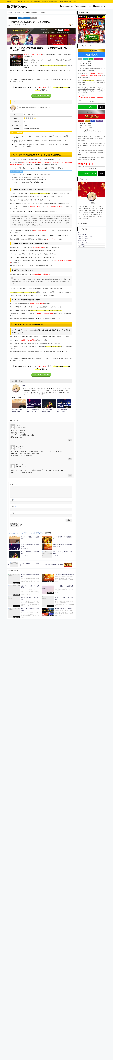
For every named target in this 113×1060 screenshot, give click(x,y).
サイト (12, 513)
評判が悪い (33, 17)
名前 (12, 500)
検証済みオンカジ (82, 240)
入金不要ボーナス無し (23, 17)
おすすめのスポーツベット (84, 6)
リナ (73, 24)
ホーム (79, 232)
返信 (70, 440)
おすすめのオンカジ (67, 6)
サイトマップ (81, 246)
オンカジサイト (13, 17)
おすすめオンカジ (82, 234)
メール (13, 506)
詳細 (101, 107)
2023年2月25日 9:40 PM (21, 427)
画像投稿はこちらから (16, 524)
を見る (87, 107)
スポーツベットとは (83, 238)
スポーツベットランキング (85, 236)
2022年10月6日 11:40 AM (22, 448)
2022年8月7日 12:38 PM (21, 466)
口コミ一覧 (81, 244)
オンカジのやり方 (82, 242)
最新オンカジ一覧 (100, 6)
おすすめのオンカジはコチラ (41, 95)
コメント (13, 484)
